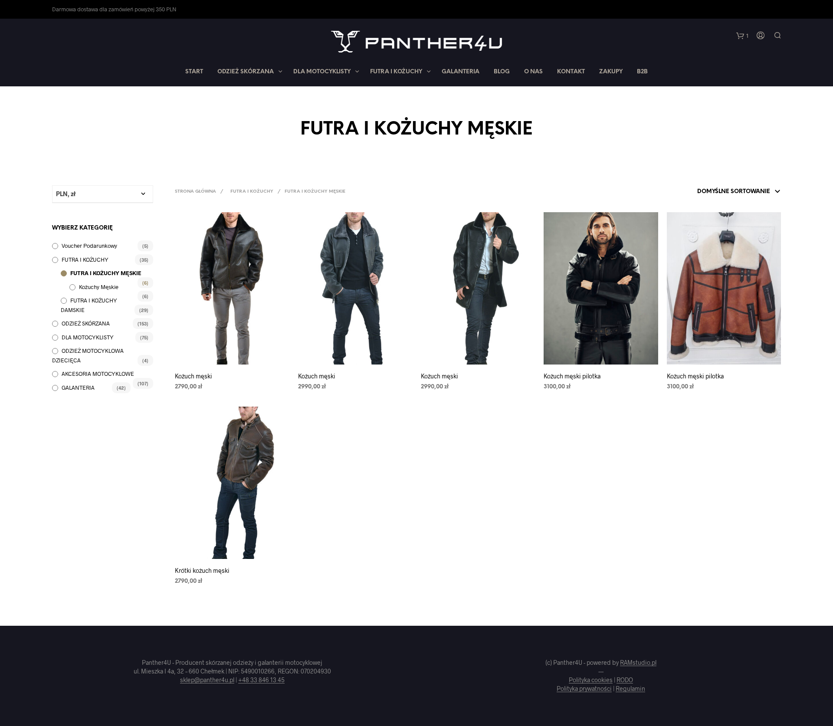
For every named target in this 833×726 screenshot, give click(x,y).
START (194, 72)
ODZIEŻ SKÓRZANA (245, 72)
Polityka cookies (591, 680)
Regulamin (630, 688)
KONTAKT (571, 72)
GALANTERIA (460, 72)
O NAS (533, 72)
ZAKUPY (611, 72)
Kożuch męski (193, 376)
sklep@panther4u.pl (207, 680)
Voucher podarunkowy (89, 245)
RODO (625, 680)
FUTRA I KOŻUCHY (396, 72)
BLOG (502, 72)
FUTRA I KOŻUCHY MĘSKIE (105, 272)
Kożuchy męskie (98, 286)
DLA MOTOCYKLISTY (322, 72)
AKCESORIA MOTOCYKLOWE (98, 373)
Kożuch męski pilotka (572, 376)
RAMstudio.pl (638, 662)
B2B (642, 72)
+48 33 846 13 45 (261, 680)
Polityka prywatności (584, 688)
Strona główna (195, 191)
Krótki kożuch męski (202, 570)
